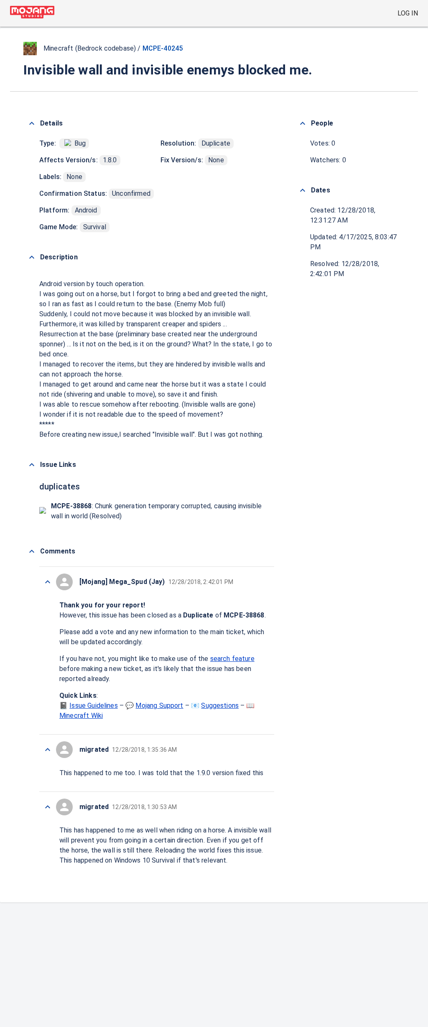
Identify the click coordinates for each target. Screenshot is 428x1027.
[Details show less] (31, 123)
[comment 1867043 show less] (47, 807)
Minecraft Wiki (81, 716)
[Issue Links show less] (31, 464)
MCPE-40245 (163, 48)
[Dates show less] (302, 190)
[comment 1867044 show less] (47, 749)
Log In (407, 13)
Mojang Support (159, 705)
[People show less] (302, 123)
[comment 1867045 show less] (47, 582)
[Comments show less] (31, 551)
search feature (232, 659)
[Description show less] (31, 257)
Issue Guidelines (93, 705)
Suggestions (220, 705)
